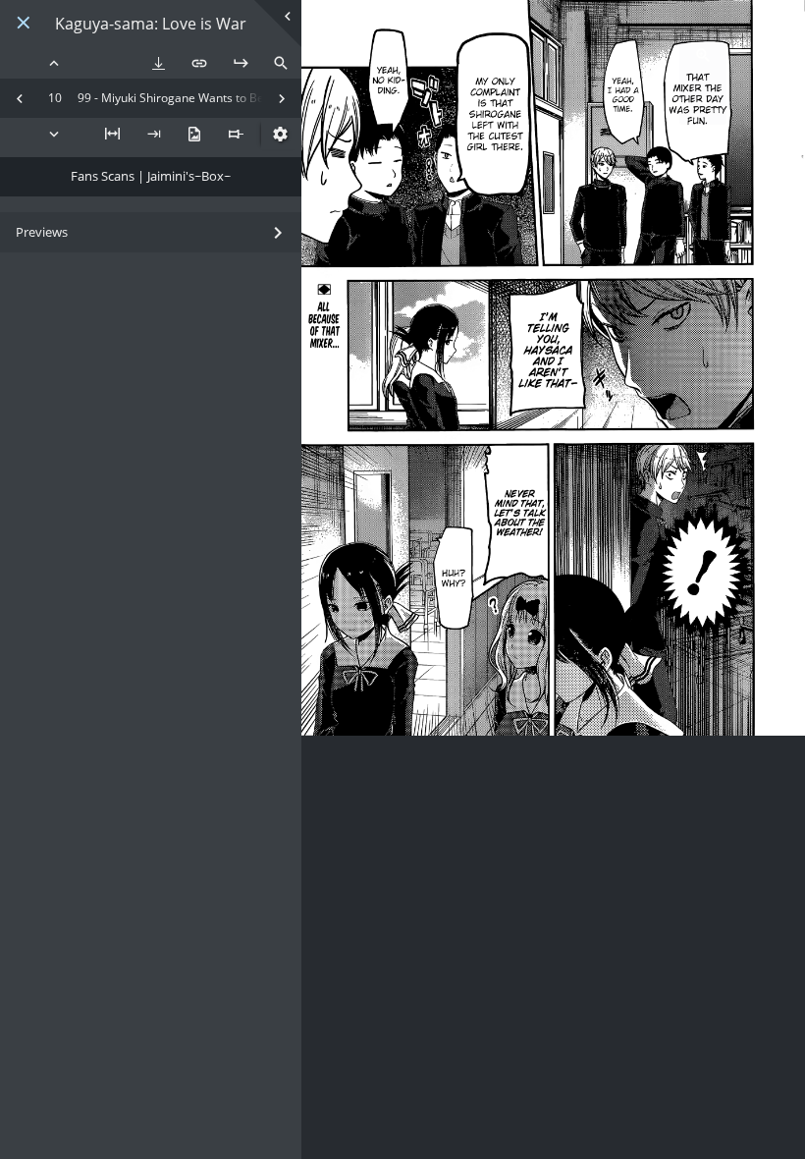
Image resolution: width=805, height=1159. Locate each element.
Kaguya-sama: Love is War (150, 24)
